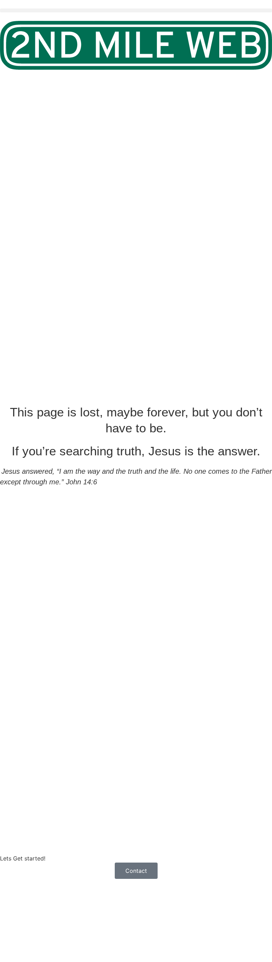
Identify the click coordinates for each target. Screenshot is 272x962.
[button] (136, 10)
